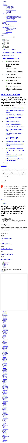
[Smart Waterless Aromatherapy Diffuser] (15, 108)
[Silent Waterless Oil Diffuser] (12, 121)
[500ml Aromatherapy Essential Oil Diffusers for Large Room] (15, 156)
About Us (5, 5)
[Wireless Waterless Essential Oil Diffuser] (15, 141)
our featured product (10, 94)
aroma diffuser (9, 15)
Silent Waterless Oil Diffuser (13, 124)
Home (4, 4)
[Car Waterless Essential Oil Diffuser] (14, 114)
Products (5, 13)
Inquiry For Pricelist (5, 230)
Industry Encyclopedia (11, 28)
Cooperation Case (10, 26)
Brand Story (8, 24)
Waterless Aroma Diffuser (11, 21)
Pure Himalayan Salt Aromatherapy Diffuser (12, 138)
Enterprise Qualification (11, 10)
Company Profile (9, 6)
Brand (4, 23)
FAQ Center (8, 30)
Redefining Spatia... (6, 243)
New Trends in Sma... (7, 249)
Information (5, 27)
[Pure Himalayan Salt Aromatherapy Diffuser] (15, 134)
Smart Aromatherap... (7, 259)
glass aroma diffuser (10, 18)
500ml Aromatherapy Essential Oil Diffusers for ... (14, 159)
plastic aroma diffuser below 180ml (13, 16)
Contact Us (5, 33)
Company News (9, 29)
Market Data (8, 12)
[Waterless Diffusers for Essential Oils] (14, 148)
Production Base (9, 8)
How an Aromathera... (7, 238)
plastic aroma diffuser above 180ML (14, 17)
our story (4, 166)
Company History (10, 7)
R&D (4, 22)
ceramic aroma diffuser (11, 19)
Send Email (3, 271)
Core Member (9, 11)
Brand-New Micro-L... (7, 254)
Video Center (9, 32)
